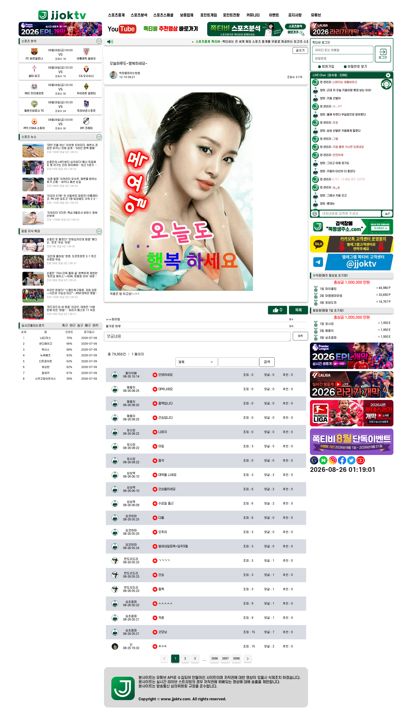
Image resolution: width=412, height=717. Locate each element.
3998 (236, 658)
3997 (225, 658)
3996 (214, 658)
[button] (196, 362)
